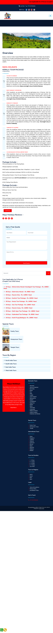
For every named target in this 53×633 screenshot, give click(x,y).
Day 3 (4, 114)
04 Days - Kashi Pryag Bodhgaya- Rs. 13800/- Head (21, 318)
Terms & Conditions (34, 487)
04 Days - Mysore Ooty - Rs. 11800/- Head (18, 295)
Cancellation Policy (34, 490)
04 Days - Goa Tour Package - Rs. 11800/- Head (20, 305)
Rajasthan (32, 403)
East (31, 477)
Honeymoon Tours (16, 339)
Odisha (31, 404)
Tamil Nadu (32, 407)
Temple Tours (14, 347)
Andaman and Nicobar (35, 413)
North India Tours (11, 360)
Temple (31, 428)
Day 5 (4, 155)
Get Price (7, 210)
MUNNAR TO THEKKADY (12, 103)
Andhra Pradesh (33, 412)
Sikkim (31, 406)
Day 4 (4, 138)
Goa (31, 392)
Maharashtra (33, 398)
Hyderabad (32, 409)
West (31, 479)
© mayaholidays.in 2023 (33, 507)
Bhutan (31, 444)
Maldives (32, 449)
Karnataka (32, 388)
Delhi (31, 393)
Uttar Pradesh (33, 396)
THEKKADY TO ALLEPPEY (12, 127)
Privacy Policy (33, 488)
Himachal (32, 385)
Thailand (32, 439)
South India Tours (11, 364)
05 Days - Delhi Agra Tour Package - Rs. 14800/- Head (22, 311)
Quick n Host (41, 508)
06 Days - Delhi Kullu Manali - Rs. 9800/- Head (20, 292)
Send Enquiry (26, 263)
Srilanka (31, 450)
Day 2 (4, 95)
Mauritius (32, 447)
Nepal (31, 445)
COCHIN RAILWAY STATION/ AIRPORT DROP (17, 152)
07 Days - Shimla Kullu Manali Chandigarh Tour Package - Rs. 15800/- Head (26, 287)
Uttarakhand (33, 401)
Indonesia (32, 442)
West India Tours (11, 370)
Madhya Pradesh (34, 410)
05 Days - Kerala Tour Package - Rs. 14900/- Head (21, 301)
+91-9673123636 (34, 500)
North (31, 474)
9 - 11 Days (32, 465)
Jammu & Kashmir (34, 387)
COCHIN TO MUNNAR (12, 76)
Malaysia (32, 441)
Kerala (31, 390)
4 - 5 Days (32, 461)
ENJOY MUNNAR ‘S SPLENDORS (14, 90)
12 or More (32, 466)
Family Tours (14, 331)
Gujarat (31, 399)
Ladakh (31, 395)
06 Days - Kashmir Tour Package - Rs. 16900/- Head (21, 298)
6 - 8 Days (32, 463)
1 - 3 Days (32, 460)
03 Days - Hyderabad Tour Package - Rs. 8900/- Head (22, 314)
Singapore (32, 438)
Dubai (31, 436)
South (31, 476)
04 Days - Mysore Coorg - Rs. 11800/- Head (18, 308)
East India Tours (11, 367)
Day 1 (4, 81)
